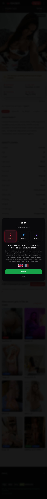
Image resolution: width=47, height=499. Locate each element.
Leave (23, 277)
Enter (23, 272)
